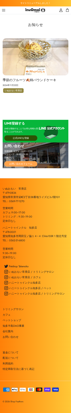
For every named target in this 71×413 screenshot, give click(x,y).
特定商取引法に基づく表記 (18, 369)
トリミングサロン (13, 309)
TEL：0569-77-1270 (13, 201)
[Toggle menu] (3, 10)
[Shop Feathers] (35, 10)
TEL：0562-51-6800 (14, 240)
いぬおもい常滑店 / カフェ (24, 277)
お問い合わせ (10, 337)
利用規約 (8, 363)
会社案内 (8, 331)
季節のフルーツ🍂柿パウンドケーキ (29, 80)
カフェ (7, 315)
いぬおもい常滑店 (13, 90)
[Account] (60, 10)
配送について (10, 358)
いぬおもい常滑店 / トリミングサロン (31, 272)
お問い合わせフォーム (20, 163)
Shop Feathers (16, 401)
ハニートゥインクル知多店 (24, 283)
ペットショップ (12, 320)
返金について (10, 352)
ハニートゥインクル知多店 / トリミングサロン (36, 293)
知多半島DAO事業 (13, 326)
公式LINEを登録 (21, 138)
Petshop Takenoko (18, 266)
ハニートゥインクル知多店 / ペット (30, 288)
